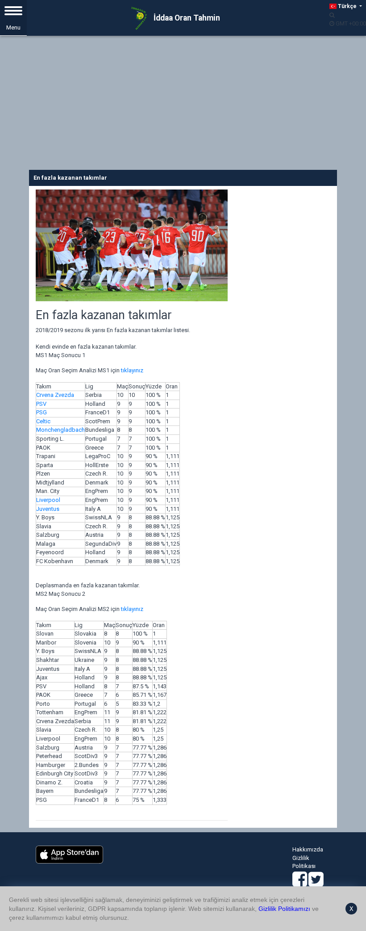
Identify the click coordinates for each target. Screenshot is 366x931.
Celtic (43, 421)
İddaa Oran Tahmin (186, 17)
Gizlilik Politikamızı (284, 908)
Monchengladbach (60, 429)
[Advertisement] (183, 102)
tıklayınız (132, 370)
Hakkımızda (307, 849)
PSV (41, 403)
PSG (41, 412)
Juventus (47, 509)
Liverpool (48, 500)
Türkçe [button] (347, 6)
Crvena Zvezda (55, 395)
